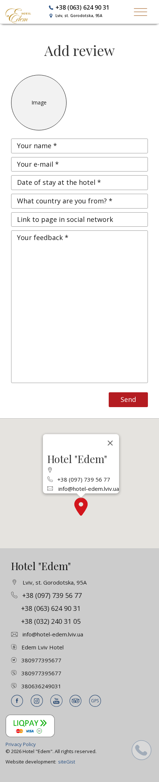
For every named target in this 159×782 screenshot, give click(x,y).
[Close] (110, 443)
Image (39, 102)
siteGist (66, 761)
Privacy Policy (21, 744)
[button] (81, 507)
